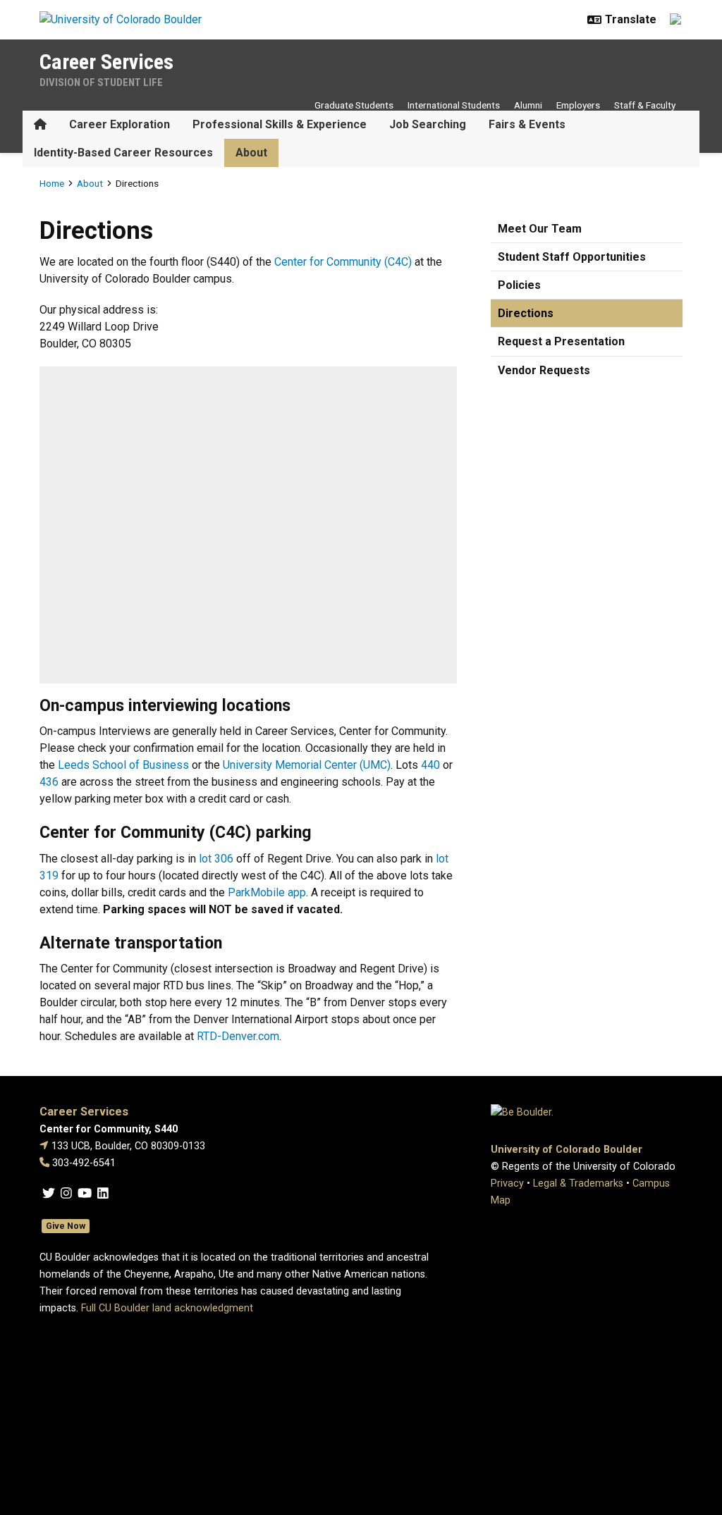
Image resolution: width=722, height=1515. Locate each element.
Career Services (106, 61)
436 (49, 782)
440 (430, 765)
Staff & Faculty (644, 105)
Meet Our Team (540, 228)
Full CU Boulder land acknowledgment (167, 1308)
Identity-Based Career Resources (123, 152)
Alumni (528, 105)
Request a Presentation (561, 341)
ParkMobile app (267, 892)
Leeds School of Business (123, 765)
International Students (454, 105)
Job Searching (427, 124)
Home (51, 183)
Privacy (507, 1183)
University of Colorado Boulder (566, 1150)
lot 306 (216, 858)
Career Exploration (119, 124)
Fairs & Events (527, 124)
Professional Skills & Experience (279, 124)
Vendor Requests (544, 370)
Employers (578, 105)
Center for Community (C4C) (343, 261)
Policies (519, 285)
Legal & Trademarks (578, 1183)
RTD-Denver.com (238, 1036)
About (251, 152)
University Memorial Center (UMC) (307, 765)
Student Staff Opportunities (572, 257)
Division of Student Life (101, 82)
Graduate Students (353, 105)
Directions (525, 313)
